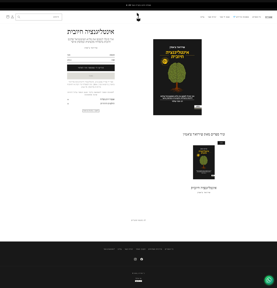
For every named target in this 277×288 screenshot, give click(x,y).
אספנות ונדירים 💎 (241, 17)
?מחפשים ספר (109, 249)
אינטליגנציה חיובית (204, 188)
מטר (68, 55)
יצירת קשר (212, 17)
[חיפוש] (19, 17)
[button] (268, 17)
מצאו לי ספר (225, 17)
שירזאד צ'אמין (91, 47)
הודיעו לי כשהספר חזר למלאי (91, 67)
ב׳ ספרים (141, 273)
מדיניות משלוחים (155, 249)
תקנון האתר (141, 249)
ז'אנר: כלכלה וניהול (90, 111)
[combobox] (38, 17)
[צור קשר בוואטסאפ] (269, 280)
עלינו (202, 17)
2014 (69, 60)
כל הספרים (256, 17)
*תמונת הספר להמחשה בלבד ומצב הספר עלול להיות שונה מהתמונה (91, 93)
